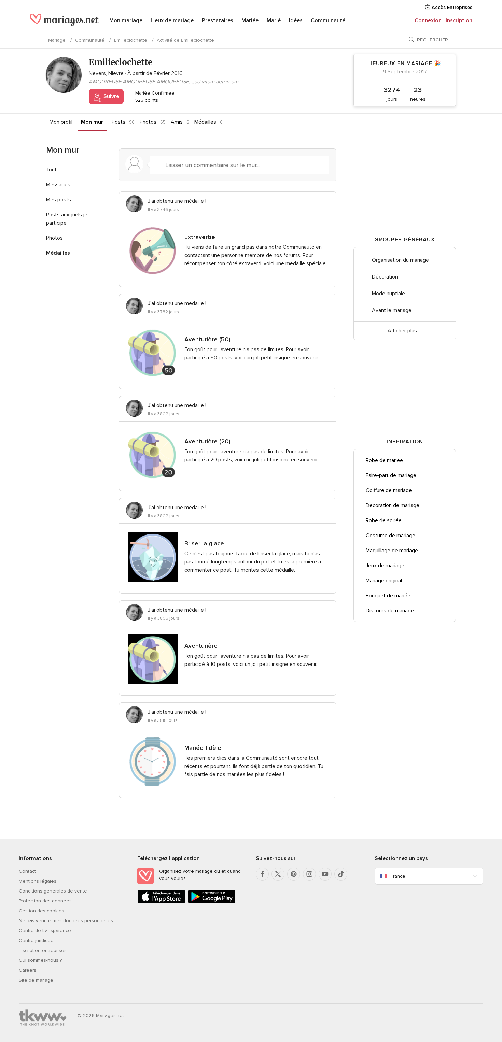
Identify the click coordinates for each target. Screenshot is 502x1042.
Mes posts (58, 199)
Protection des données (45, 901)
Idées (296, 20)
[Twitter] (277, 874)
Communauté (328, 20)
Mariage (57, 40)
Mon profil (61, 121)
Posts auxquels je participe (66, 218)
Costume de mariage (390, 535)
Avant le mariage (392, 310)
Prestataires (217, 20)
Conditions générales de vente (53, 891)
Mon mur (92, 121)
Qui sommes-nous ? (40, 960)
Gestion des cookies (41, 911)
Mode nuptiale (388, 293)
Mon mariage (125, 20)
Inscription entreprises (43, 950)
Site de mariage (36, 980)
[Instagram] (309, 874)
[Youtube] (325, 874)
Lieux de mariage (172, 20)
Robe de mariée (384, 460)
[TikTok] (340, 874)
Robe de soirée (384, 520)
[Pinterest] (293, 874)
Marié (274, 20)
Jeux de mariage (385, 565)
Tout (51, 169)
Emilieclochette (130, 40)
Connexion (428, 20)
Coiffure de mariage (389, 490)
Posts (118, 121)
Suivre (110, 96)
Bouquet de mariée (388, 595)
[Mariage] (64, 21)
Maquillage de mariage (392, 550)
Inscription (459, 20)
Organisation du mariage (400, 260)
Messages (58, 184)
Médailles (205, 121)
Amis (177, 121)
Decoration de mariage (392, 505)
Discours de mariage (390, 610)
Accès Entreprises (451, 7)
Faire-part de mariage (391, 475)
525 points (146, 100)
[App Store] (161, 902)
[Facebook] (262, 874)
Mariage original (384, 580)
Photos (148, 121)
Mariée (250, 20)
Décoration (385, 276)
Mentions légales (37, 881)
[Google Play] (212, 902)
